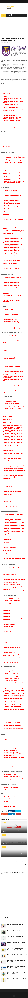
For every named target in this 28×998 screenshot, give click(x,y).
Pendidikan (11, 42)
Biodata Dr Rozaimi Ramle (13, 930)
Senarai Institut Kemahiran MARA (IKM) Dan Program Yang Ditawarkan (16, 949)
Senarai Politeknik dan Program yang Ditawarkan (13, 830)
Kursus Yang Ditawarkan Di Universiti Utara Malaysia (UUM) (16, 967)
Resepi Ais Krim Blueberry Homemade (16, 942)
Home (3, 15)
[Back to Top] (14, 996)
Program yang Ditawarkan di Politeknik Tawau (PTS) (14, 842)
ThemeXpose (16, 993)
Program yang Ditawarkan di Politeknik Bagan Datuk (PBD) (14, 853)
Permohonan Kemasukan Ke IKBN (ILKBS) (17, 954)
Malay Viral (11, 7)
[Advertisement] (14, 28)
